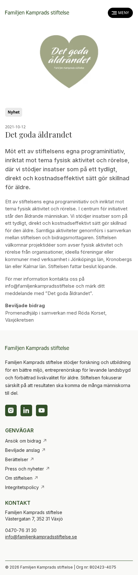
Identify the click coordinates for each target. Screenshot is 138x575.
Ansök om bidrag (26, 441)
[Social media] (11, 410)
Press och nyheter (27, 469)
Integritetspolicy (25, 487)
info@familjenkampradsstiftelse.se (41, 536)
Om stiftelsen (22, 478)
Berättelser (19, 459)
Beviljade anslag (25, 450)
